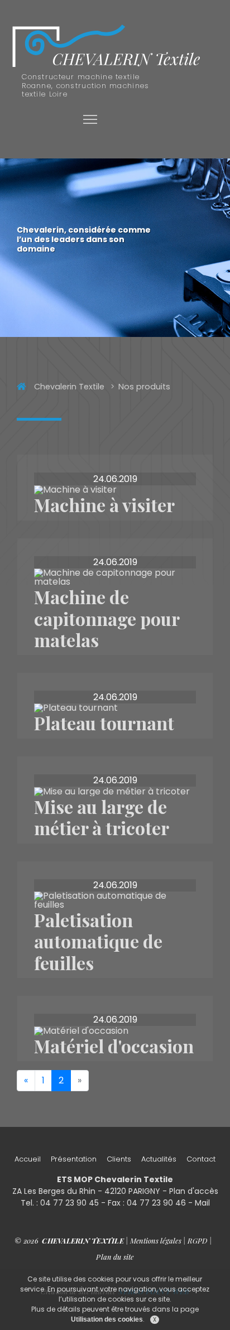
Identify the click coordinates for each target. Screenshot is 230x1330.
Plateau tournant (104, 723)
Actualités (158, 1159)
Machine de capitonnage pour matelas (106, 618)
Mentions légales (155, 1240)
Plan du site (114, 1256)
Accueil (28, 1159)
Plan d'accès (193, 1191)
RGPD (198, 1240)
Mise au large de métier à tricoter (101, 817)
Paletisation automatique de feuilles (98, 941)
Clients (119, 1159)
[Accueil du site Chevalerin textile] (107, 47)
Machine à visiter (104, 505)
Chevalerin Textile (69, 386)
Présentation (74, 1159)
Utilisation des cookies (107, 1319)
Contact (200, 1159)
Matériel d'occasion (114, 1046)
